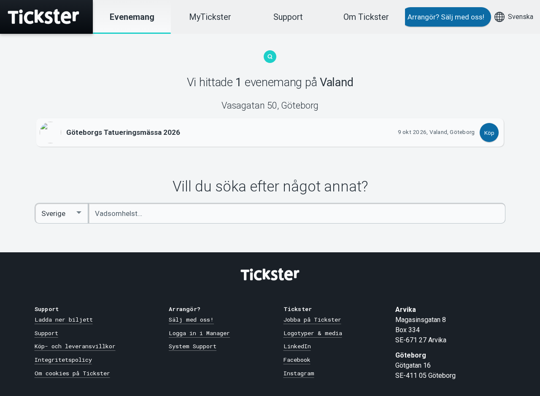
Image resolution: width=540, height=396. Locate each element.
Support (288, 17)
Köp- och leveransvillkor (75, 346)
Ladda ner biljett (64, 319)
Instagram (299, 373)
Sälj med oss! (191, 319)
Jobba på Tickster (312, 319)
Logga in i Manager (199, 333)
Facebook (297, 359)
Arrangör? (446, 17)
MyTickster (210, 17)
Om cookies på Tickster (72, 373)
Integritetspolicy (63, 359)
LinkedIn (297, 346)
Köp (489, 132)
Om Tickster (366, 17)
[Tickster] (46, 17)
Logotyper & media (313, 333)
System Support (192, 346)
